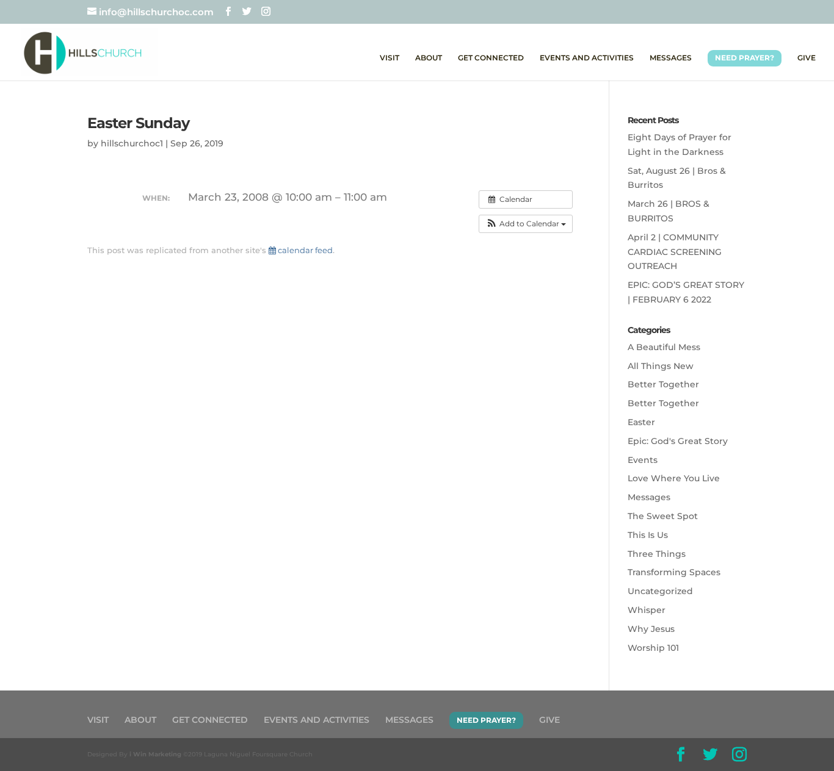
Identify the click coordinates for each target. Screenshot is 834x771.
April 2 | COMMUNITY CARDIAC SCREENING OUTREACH (675, 252)
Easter (641, 422)
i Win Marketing (155, 754)
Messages (649, 497)
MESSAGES (671, 58)
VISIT (389, 58)
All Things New (661, 365)
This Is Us (648, 534)
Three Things (657, 553)
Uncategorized (660, 591)
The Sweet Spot (663, 516)
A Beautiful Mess (664, 347)
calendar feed (304, 250)
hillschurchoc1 (132, 143)
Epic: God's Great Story (678, 441)
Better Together (663, 384)
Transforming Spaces (674, 572)
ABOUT (428, 58)
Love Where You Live (674, 478)
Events (643, 459)
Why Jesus (651, 628)
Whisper (646, 609)
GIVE (806, 58)
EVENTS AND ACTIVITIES (587, 58)
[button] (525, 223)
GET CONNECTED (491, 58)
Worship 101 (653, 647)
